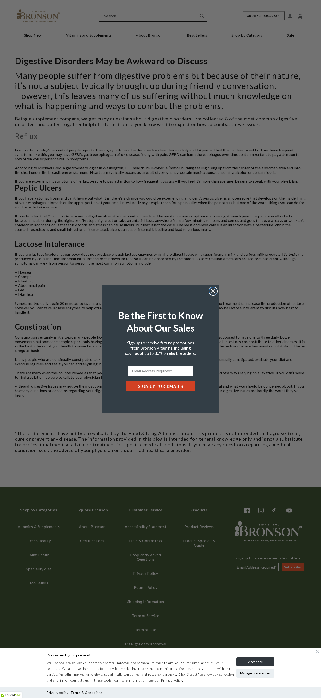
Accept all (255, 662)
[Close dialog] (213, 291)
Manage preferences (255, 673)
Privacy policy (57, 692)
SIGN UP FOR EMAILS (160, 386)
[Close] (317, 651)
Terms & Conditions (86, 692)
